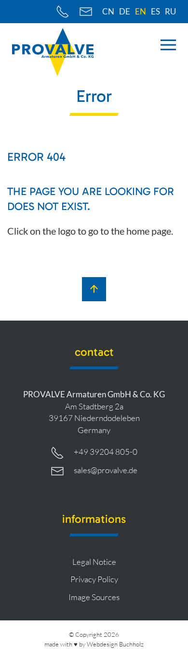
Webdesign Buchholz (115, 644)
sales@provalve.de (105, 470)
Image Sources (94, 597)
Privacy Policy (94, 579)
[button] (168, 45)
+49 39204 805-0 (105, 452)
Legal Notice (94, 562)
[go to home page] (53, 52)
